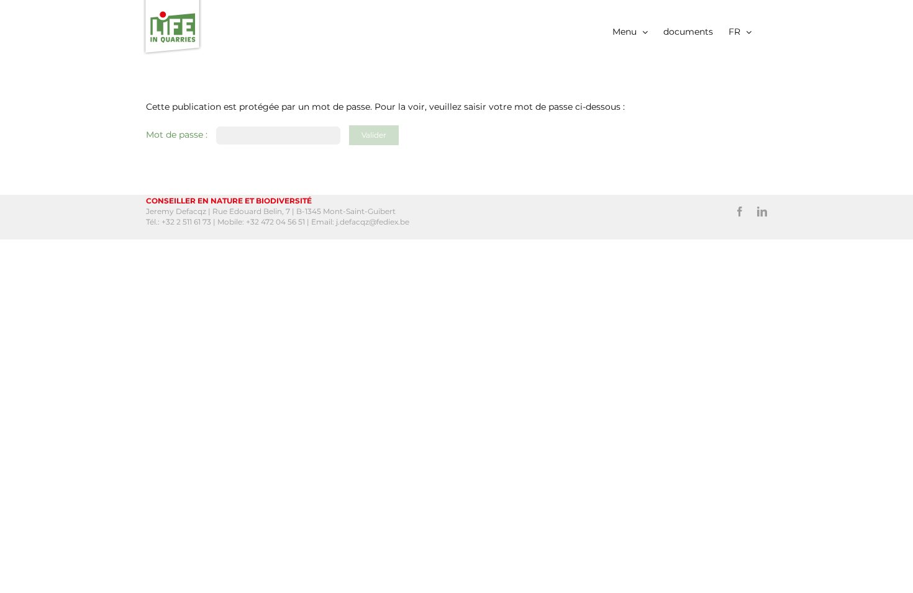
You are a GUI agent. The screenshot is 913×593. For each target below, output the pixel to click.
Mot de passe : (178, 134)
